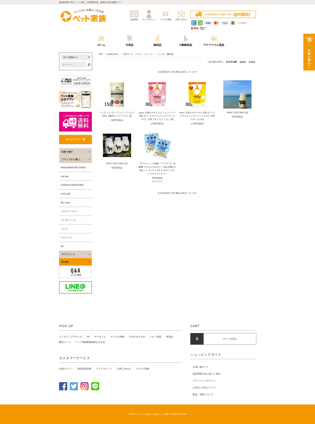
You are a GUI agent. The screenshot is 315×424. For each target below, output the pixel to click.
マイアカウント (104, 368)
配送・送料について (203, 394)
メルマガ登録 (142, 368)
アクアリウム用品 (213, 45)
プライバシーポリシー (204, 380)
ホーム (101, 45)
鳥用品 (169, 336)
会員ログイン (66, 368)
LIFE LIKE (65, 193)
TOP (100, 54)
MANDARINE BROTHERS (73, 167)
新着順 (252, 62)
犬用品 (129, 45)
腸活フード (65, 342)
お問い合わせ (124, 368)
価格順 (243, 62)
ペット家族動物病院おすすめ (90, 342)
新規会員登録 (84, 368)
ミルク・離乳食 (165, 54)
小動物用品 (185, 45)
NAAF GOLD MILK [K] (237, 112)
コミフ (64, 228)
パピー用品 (155, 336)
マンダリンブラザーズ (70, 336)
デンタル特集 (117, 336)
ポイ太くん (100, 336)
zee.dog (64, 176)
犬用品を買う (112, 54)
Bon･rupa (65, 202)
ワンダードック (68, 220)
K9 (62, 246)
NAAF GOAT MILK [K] (117, 163)
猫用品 (157, 45)
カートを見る (230, 338)
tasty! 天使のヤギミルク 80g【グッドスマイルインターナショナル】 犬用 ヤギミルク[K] (197, 116)
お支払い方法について (204, 387)
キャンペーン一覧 (75, 139)
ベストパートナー (69, 211)
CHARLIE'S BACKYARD (72, 185)
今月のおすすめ (137, 336)
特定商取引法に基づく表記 (206, 373)
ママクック (66, 237)
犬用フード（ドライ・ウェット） (139, 54)
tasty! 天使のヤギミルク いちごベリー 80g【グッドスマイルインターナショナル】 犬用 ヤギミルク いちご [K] (157, 116)
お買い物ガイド (201, 367)
